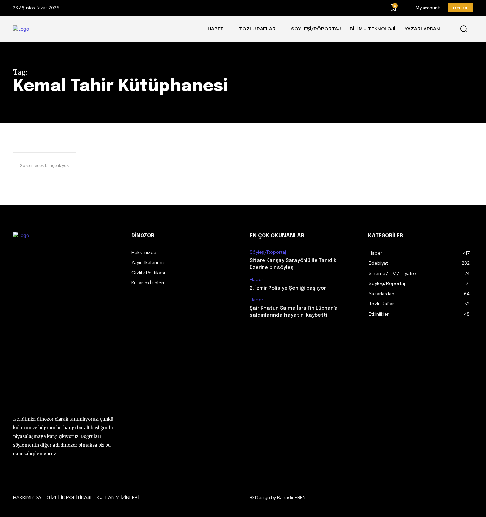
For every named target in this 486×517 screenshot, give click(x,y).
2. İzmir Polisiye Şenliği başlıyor (288, 288)
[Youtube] (467, 497)
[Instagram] (437, 497)
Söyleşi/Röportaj (268, 252)
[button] (463, 29)
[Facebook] (422, 497)
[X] (452, 497)
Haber (256, 279)
